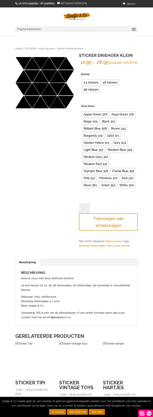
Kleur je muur (47, 48)
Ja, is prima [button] (57, 411)
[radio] (91, 82)
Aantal (85, 74)
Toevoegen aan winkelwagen (108, 222)
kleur (110, 245)
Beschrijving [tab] (27, 262)
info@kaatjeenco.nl (59, 317)
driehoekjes (98, 245)
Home (18, 48)
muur (117, 245)
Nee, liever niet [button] (77, 411)
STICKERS (30, 48)
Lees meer (97, 411)
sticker (126, 245)
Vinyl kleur (88, 106)
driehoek (84, 245)
